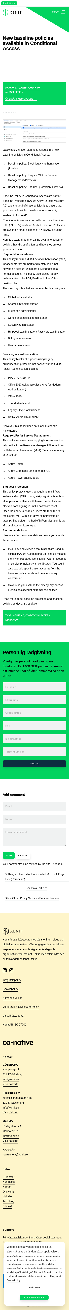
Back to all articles (36, 888)
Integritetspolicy (12, 980)
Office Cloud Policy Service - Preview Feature (32, 898)
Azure (23, 88)
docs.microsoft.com (27, 603)
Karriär (7, 1186)
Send (9, 855)
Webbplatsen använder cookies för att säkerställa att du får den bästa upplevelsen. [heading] (33, 1249)
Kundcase (9, 1181)
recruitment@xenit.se (15, 1154)
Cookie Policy (13, 1280)
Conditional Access (37, 615)
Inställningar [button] (34, 1287)
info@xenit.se (11, 1079)
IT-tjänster (8, 1177)
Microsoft (11, 620)
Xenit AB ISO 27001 (14, 1024)
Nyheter (7, 1196)
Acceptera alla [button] (34, 1297)
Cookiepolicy (10, 989)
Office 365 (34, 88)
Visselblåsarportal (13, 1015)
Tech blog (8, 1201)
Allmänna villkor (12, 998)
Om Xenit (8, 1191)
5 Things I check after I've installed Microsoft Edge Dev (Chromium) (34, 877)
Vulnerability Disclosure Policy (21, 1006)
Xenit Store (9, 3)
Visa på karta (10, 1084)
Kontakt (7, 1206)
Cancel (23, 855)
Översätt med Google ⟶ (21, 99)
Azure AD (18, 615)
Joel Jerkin (16, 92)
